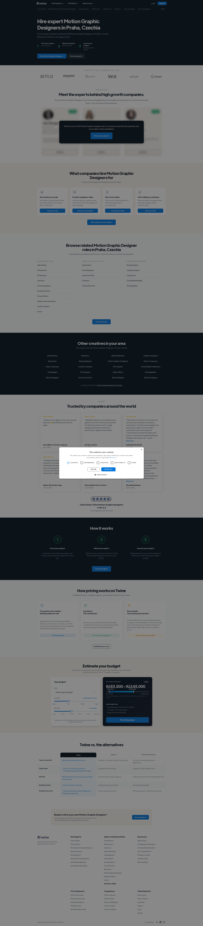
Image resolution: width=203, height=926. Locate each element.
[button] (101, 475)
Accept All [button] (108, 469)
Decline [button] (94, 469)
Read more (113, 458)
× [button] (141, 449)
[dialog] (101, 463)
